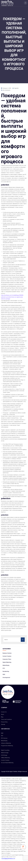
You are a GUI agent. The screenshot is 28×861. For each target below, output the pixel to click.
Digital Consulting (5, 750)
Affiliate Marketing (5, 757)
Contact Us (4, 712)
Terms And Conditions (6, 719)
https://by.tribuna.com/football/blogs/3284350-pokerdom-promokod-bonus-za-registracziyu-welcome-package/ (12, 297)
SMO (4, 674)
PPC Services (4, 738)
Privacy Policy (4, 722)
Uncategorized (6, 677)
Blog (2, 717)
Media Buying (6, 665)
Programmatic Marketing (7, 745)
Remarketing (6, 671)
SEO (2, 735)
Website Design (4, 752)
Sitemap (3, 724)
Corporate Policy (7, 659)
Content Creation (7, 656)
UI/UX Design (4, 755)
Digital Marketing (7, 662)
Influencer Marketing (6, 743)
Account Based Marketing (7, 762)
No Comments (6, 90)
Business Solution (7, 653)
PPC (4, 668)
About (2, 714)
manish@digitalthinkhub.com (8, 858)
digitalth (16, 88)
